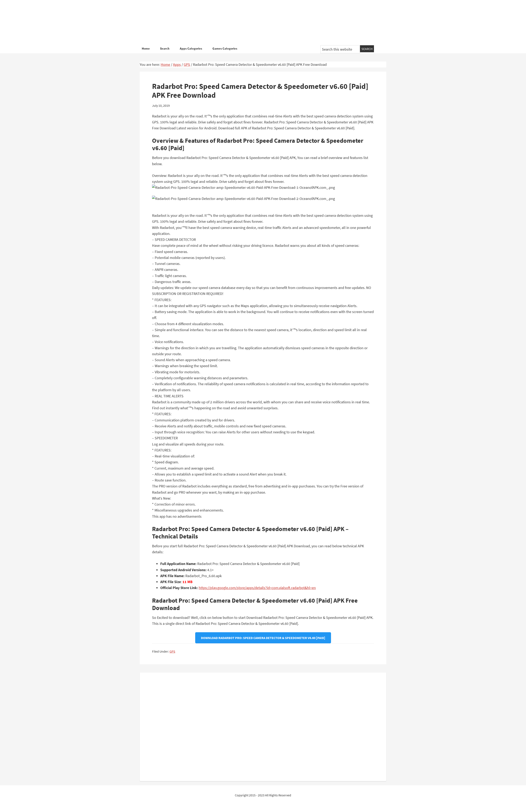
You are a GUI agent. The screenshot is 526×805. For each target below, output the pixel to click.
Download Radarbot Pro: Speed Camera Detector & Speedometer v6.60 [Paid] (263, 638)
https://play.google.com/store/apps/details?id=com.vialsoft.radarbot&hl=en (257, 587)
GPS (172, 651)
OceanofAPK (257, 22)
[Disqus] (263, 726)
